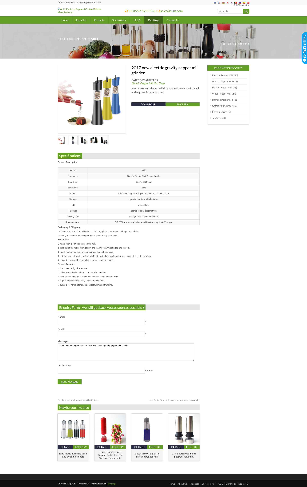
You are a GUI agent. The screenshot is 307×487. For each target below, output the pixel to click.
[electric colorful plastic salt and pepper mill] (147, 443)
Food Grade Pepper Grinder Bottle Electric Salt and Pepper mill (110, 454)
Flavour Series (219, 111)
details (65, 446)
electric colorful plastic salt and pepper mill (147, 455)
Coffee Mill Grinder (222, 105)
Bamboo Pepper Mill (222, 99)
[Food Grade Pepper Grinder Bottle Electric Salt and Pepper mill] (110, 443)
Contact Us (173, 19)
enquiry (182, 104)
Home (64, 19)
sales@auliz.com (171, 11)
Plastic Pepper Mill (222, 87)
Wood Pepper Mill (221, 93)
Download (148, 104)
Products (99, 19)
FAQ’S (137, 19)
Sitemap (112, 483)
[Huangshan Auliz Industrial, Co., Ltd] (87, 12)
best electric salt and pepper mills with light (78, 400)
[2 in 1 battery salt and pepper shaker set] (184, 443)
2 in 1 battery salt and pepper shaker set (184, 455)
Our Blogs (153, 19)
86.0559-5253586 (142, 11)
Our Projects (119, 19)
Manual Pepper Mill (222, 81)
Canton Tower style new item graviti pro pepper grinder (174, 400)
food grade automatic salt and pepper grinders (73, 455)
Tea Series (217, 118)
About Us (81, 19)
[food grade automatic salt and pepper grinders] (73, 443)
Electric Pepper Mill (238, 43)
